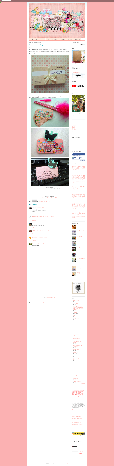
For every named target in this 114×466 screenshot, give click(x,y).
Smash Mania (62, 39)
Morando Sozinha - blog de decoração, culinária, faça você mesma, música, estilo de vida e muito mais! (78, 308)
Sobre (37, 39)
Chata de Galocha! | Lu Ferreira (78, 362)
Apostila (76, 190)
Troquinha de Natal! (80, 225)
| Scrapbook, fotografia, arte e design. (78, 335)
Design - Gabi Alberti (75, 414)
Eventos (83, 202)
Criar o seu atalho (82, 160)
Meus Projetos (82, 206)
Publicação (83, 211)
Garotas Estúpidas (76, 300)
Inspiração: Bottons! (80, 236)
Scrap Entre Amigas (76, 318)
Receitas (76, 178)
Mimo (81, 175)
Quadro (76, 177)
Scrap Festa (76, 179)
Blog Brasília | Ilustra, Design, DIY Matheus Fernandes (78, 359)
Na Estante (78, 207)
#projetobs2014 (74, 187)
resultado (76, 219)
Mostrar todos (83, 383)
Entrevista (73, 202)
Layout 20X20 (75, 173)
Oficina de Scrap (75, 208)
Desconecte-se (74, 198)
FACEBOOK (44, 197)
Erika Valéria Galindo (36, 230)
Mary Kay (78, 175)
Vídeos (81, 218)
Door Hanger (77, 171)
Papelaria (78, 209)
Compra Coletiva (82, 195)
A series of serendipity (76, 338)
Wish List (83, 218)
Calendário (83, 168)
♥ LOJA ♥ (42, 39)
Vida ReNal (77, 39)
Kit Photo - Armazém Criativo (76, 416)
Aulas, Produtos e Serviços (52, 39)
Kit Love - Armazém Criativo (76, 422)
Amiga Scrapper (80, 189)
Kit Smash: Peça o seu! (76, 72)
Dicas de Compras (78, 199)
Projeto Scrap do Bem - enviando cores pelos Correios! (78, 265)
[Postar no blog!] (33, 200)
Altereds (77, 167)
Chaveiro (81, 169)
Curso (75, 196)
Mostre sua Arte (74, 207)
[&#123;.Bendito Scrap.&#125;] (75, 158)
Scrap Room (76, 212)
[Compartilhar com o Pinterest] (36, 200)
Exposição (77, 203)
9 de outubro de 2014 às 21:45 (39, 243)
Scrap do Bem (69, 39)
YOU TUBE (74, 129)
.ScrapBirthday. (79, 252)
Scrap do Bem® (78, 213)
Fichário (83, 171)
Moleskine (76, 176)
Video (79, 218)
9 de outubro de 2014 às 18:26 (42, 224)
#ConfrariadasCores (74, 186)
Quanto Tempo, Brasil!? (80, 230)
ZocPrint (39, 51)
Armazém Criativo (81, 190)
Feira (80, 203)
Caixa (80, 168)
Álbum (73, 182)
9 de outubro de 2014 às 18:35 (45, 230)
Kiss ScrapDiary (80, 204)
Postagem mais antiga (65, 293)
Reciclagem (80, 178)
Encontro (76, 200)
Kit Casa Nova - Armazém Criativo (77, 418)
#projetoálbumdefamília (76, 188)
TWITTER (51, 197)
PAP (73, 209)
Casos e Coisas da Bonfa (77, 372)
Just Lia (74, 355)
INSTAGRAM (55, 197)
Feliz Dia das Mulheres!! (81, 258)
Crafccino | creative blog (77, 381)
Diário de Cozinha (80, 170)
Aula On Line (76, 192)
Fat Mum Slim (75, 315)
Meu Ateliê (80, 205)
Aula (73, 192)
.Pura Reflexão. (79, 247)
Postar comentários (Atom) (51, 297)
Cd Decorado (77, 169)
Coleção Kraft (77, 195)
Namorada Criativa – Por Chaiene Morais (77, 346)
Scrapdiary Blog (76, 368)
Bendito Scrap (41, 201)
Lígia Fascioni (75, 303)
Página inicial (50, 293)
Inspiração (74, 204)
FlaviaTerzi (75, 312)
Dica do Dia (78, 198)
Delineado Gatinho (76, 349)
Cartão (73, 169)
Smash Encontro (78, 216)
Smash (83, 179)
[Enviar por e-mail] (32, 200)
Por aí (73, 211)
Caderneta (73, 168)
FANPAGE (47, 197)
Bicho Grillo (77, 193)
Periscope (81, 176)
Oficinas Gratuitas (82, 208)
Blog (44, 201)
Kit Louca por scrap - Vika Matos (77, 424)
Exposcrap (73, 203)
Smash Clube (82, 214)
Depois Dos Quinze (76, 321)
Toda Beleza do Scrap (75, 218)
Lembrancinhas (74, 174)
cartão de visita (47, 201)
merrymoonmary (59, 463)
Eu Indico (78, 202)
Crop (73, 196)
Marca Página (74, 175)
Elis (33, 243)
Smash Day (74, 216)
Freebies (83, 203)
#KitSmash (74, 166)
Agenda (79, 166)
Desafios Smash (81, 197)
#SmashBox (82, 186)
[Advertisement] (49, 280)
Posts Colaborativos (77, 211)
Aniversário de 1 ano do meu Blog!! (80, 273)
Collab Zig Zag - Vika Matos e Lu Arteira (77, 426)
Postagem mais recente (34, 293)
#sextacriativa (83, 188)
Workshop (83, 181)
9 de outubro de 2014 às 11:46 (42, 207)
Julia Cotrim (34, 237)
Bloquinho (83, 167)
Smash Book (75, 214)
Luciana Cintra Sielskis (76, 155)
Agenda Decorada (75, 189)
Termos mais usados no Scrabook (80, 217)
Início (32, 39)
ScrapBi (41, 97)
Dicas (81, 198)
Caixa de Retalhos (76, 194)
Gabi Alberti (34, 207)
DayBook (73, 170)
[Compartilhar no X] (34, 200)
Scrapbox (80, 179)
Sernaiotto (75, 331)
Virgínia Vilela (34, 224)
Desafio (83, 196)
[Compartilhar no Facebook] (35, 200)
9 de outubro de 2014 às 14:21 (49, 216)
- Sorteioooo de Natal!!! (80, 241)
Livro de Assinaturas (81, 174)
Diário (76, 170)
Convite (83, 169)
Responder (34, 212)
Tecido (80, 181)
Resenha (73, 212)
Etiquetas (80, 171)
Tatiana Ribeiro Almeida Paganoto (38, 216)
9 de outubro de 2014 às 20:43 (42, 237)
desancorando (75, 378)
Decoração (79, 196)
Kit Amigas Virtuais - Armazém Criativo (77, 420)
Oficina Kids (83, 207)
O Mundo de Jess (76, 365)
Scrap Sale (79, 212)
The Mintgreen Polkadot (77, 375)
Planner (81, 209)
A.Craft (74, 328)
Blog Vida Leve (75, 352)
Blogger (68, 463)
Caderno (77, 168)
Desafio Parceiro (74, 197)
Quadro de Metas (79, 177)
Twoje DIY (75, 324)
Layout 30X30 (82, 173)
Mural (78, 176)
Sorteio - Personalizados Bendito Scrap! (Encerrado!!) (80, 267)
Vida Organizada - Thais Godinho (77, 342)
